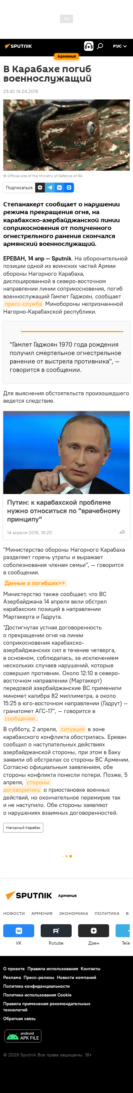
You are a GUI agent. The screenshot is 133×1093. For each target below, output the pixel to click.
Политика (107, 913)
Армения (42, 913)
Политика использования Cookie (37, 995)
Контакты (90, 969)
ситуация (73, 729)
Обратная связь (19, 1018)
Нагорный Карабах (23, 827)
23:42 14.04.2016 (20, 91)
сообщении (20, 718)
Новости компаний (76, 977)
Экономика (73, 913)
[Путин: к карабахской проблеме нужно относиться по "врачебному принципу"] (66, 452)
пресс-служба (23, 303)
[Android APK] (23, 1037)
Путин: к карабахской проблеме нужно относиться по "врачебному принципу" (63, 510)
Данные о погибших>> (35, 583)
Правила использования (52, 969)
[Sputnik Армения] (19, 49)
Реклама (12, 977)
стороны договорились (27, 785)
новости (14, 913)
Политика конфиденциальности (36, 986)
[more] (122, 531)
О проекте (14, 969)
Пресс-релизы (39, 977)
